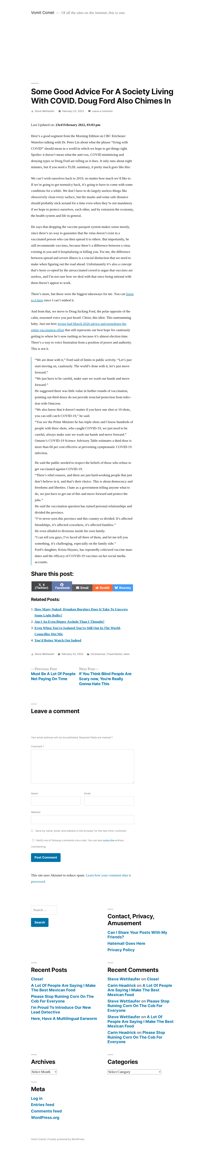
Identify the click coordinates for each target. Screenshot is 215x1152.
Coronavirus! (98, 654)
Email (87, 793)
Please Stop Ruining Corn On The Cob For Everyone (62, 998)
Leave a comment (102, 111)
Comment (37, 746)
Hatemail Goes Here (126, 943)
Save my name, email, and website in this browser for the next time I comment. (81, 830)
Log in (36, 1098)
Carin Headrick (122, 985)
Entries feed (42, 1104)
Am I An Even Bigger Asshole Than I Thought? (69, 621)
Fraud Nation (114, 654)
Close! (37, 979)
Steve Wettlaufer (44, 111)
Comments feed (46, 1111)
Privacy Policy (121, 949)
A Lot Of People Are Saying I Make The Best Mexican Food (63, 987)
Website (35, 812)
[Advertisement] (107, 49)
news (126, 654)
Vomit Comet (42, 12)
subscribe (108, 840)
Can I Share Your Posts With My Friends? (137, 934)
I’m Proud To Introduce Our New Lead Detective (61, 1009)
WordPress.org (45, 1117)
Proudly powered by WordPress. (66, 1139)
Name (34, 793)
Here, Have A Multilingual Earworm (64, 1018)
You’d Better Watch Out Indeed (57, 640)
